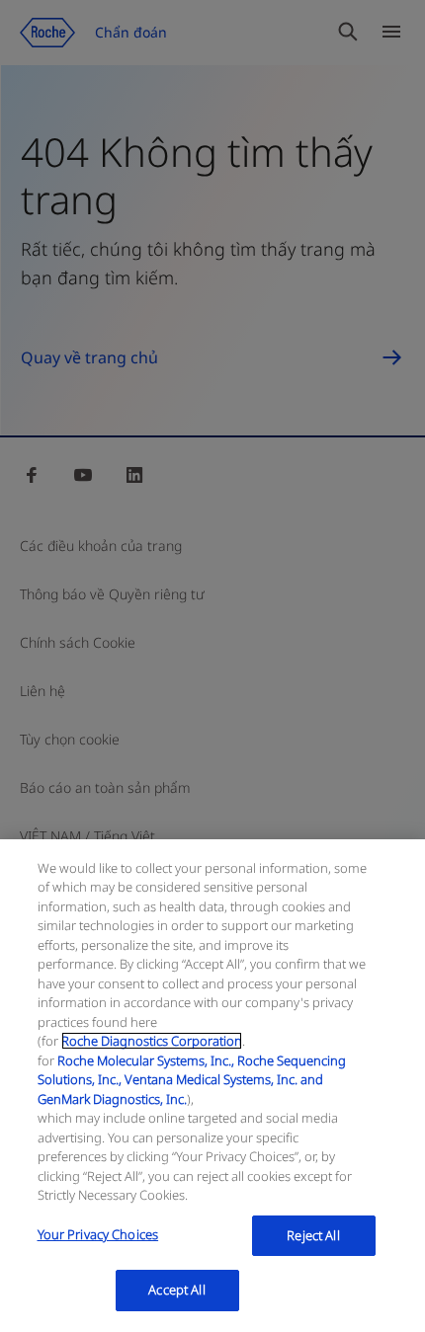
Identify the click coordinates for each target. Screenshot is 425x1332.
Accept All (176, 1289)
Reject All (313, 1235)
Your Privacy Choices (98, 1234)
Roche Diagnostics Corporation (151, 1041)
